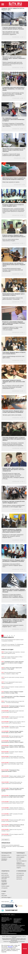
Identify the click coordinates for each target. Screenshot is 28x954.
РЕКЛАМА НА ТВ (5, 855)
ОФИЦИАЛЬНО (5, 842)
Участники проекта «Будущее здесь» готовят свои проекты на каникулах (13, 411)
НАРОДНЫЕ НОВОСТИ (4, 884)
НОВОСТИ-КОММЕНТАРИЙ (20, 863)
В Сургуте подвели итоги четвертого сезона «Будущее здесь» (13, 205)
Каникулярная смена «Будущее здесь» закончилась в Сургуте (14, 294)
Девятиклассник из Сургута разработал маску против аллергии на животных (14, 178)
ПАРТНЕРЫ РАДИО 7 (6, 897)
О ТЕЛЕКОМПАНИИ (21, 871)
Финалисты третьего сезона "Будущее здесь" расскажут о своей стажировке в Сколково (14, 591)
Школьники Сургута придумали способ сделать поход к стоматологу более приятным (14, 150)
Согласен (25, 948)
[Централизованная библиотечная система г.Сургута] (8, 905)
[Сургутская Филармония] (13, 901)
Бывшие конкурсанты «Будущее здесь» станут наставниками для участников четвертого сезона (12, 531)
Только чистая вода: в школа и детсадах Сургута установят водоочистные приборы (12, 789)
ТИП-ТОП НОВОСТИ (21, 861)
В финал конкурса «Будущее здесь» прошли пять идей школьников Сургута (14, 236)
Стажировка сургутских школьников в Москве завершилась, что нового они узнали (13, 89)
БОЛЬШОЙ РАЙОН (21, 865)
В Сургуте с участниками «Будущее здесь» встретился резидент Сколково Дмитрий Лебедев (14, 323)
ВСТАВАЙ (19, 859)
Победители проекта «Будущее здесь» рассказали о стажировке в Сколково (14, 560)
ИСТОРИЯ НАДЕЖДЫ (4, 881)
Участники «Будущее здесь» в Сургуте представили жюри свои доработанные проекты (14, 439)
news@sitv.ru (17, 921)
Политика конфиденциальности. (9, 933)
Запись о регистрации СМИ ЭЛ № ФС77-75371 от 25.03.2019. (16, 937)
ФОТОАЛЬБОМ (20, 875)
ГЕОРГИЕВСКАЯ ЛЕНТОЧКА (5, 878)
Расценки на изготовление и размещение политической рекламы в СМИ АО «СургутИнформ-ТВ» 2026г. (12, 846)
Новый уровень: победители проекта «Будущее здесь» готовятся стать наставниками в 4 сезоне (13, 621)
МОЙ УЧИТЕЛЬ (5, 875)
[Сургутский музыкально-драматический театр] (12, 910)
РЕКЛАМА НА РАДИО (6, 857)
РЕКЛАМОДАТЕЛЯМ (6, 852)
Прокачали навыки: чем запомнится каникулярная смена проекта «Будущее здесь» (14, 264)
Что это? (10, 946)
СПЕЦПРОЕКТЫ (5, 871)
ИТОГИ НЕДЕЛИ (20, 857)
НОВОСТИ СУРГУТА (21, 855)
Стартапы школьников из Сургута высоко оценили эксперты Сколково (13, 28)
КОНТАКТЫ (19, 879)
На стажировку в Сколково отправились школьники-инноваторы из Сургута (13, 119)
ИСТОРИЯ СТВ (20, 873)
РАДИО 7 (3, 893)
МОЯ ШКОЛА (4, 873)
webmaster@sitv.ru (18, 918)
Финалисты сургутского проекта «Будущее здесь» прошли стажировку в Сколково (14, 58)
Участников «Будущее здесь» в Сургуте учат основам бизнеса (14, 353)
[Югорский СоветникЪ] (19, 905)
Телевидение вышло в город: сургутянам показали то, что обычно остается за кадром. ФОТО (12, 663)
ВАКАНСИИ (19, 877)
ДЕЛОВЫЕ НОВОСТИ (7, 637)
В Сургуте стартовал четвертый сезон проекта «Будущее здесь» (14, 502)
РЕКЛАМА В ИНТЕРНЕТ (4, 859)
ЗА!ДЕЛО (19, 867)
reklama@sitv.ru (17, 920)
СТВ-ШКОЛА (4, 888)
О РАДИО (3, 891)
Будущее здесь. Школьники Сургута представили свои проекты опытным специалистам (13, 469)
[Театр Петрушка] (3, 910)
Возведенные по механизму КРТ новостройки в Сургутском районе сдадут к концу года (12, 764)
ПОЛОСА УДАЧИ (5, 886)
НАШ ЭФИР (4, 895)
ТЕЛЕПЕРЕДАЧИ (21, 852)
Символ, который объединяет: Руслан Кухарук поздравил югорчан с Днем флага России (13, 747)
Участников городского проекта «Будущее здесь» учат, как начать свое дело (14, 382)
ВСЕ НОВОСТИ (5, 839)
